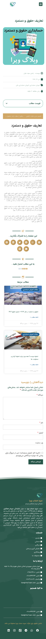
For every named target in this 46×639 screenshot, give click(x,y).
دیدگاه (40, 395)
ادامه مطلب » (34, 317)
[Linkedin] (8, 630)
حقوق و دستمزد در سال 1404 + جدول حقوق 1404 (23, 312)
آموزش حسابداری (35, 85)
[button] (40, 4)
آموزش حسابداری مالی (22, 85)
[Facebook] (37, 630)
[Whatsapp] (31, 630)
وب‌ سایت (39, 443)
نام (41, 422)
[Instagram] (14, 630)
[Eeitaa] (20, 630)
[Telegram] (26, 630)
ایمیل (40, 432)
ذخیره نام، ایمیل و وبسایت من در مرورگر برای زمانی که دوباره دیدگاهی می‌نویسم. (24, 454)
